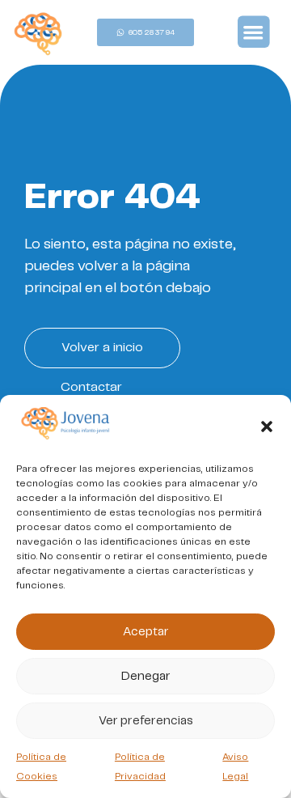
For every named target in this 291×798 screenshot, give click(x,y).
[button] (267, 426)
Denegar (146, 676)
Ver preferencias (146, 721)
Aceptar (146, 632)
